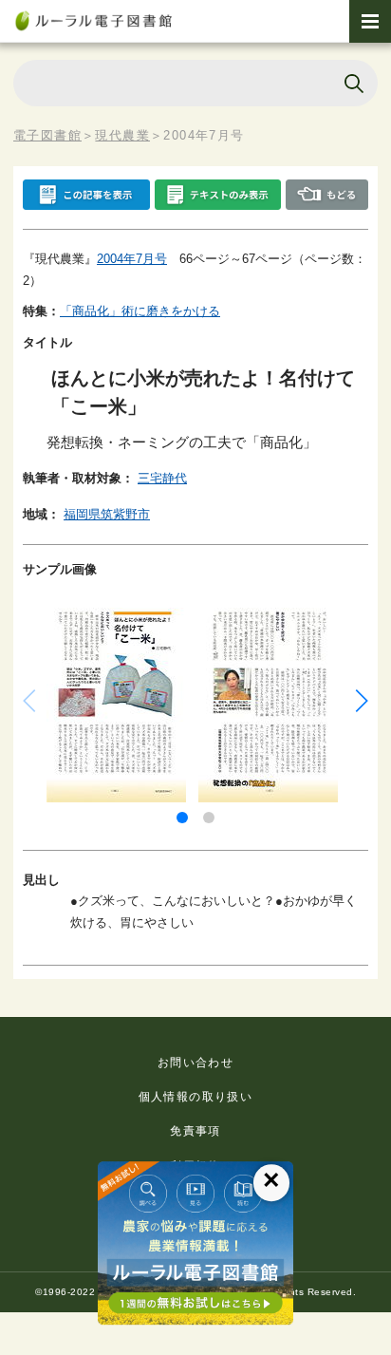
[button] (182, 817)
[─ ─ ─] (370, 21)
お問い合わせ (195, 1062)
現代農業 (122, 135)
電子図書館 (47, 135)
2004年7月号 (132, 259)
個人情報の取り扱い (196, 1096)
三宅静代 (162, 478)
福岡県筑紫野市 (107, 514)
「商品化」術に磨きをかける (140, 311)
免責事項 (195, 1131)
